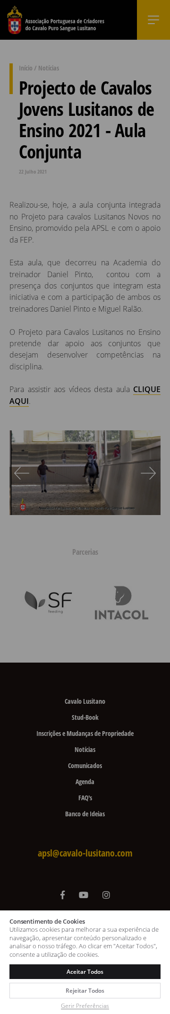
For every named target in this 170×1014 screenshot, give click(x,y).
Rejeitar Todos (85, 991)
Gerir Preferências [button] (85, 1005)
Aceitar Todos (85, 972)
